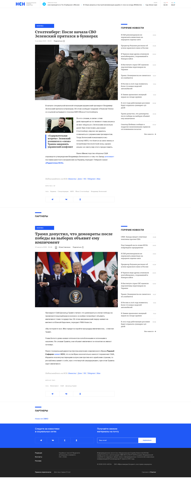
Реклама (38, 461)
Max (98, 179)
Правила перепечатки (43, 472)
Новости (72, 179)
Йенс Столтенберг (82, 191)
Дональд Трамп (71, 386)
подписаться (147, 440)
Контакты (38, 457)
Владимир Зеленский (99, 191)
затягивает (109, 156)
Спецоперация (63, 191)
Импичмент (54, 386)
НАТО (72, 191)
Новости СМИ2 (41, 419)
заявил (57, 354)
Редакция (38, 453)
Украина (53, 191)
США (62, 386)
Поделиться (58, 41)
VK (85, 179)
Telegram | (92, 179)
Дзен (80, 179)
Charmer (153, 472)
